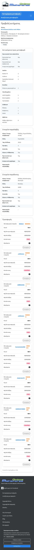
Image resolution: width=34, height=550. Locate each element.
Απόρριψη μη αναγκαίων (17, 543)
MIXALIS (21, 224)
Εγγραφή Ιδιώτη (7, 501)
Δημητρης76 (20, 378)
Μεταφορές (6, 525)
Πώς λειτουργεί (7, 512)
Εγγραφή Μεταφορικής (9, 504)
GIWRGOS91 (20, 285)
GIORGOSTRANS (20, 409)
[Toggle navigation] (3, 8)
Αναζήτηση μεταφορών (9, 18)
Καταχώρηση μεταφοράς (11, 14)
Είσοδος (5, 507)
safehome (21, 254)
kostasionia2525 (20, 347)
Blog (4, 519)
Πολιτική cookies (10, 536)
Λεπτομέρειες (26, 247)
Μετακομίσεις (6, 522)
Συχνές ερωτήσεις (7, 516)
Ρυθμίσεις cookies (17, 540)
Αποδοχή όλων (17, 546)
